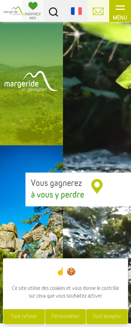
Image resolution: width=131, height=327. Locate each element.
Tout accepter (107, 316)
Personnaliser (66, 316)
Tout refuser (24, 316)
